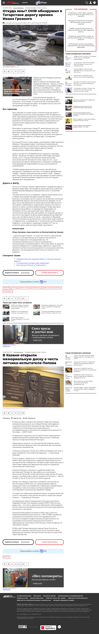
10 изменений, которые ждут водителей (32, 263)
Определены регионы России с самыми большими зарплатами (82, 107)
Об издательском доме (24, 596)
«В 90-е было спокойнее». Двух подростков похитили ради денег (84, 76)
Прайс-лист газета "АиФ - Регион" (56, 598)
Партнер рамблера (33, 626)
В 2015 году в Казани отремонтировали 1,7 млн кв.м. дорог (20, 319)
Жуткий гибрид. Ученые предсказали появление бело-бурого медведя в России (85, 389)
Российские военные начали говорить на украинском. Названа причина (83, 114)
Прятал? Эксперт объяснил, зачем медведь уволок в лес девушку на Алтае (84, 357)
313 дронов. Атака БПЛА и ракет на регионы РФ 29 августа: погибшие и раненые (81, 37)
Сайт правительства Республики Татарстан (16, 408)
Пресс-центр (37, 596)
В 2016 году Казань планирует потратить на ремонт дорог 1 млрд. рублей (20, 306)
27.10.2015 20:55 (7, 8)
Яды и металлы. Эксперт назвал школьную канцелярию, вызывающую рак (83, 382)
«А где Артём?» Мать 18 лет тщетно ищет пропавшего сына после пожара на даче (84, 64)
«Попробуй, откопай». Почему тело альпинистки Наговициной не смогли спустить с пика (84, 90)
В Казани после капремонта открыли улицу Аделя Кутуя (19, 312)
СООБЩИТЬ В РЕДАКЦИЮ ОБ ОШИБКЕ (63, 600)
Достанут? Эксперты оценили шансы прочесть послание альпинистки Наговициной (85, 83)
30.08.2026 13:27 (7, 352)
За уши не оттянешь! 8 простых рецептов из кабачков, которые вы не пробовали (85, 370)
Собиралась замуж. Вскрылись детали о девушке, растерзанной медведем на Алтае (84, 376)
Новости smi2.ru (9, 345)
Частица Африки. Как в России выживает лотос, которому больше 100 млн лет (84, 70)
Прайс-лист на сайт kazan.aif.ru (78, 598)
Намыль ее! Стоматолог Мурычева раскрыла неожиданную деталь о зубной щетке (84, 363)
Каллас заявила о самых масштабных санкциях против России (84, 119)
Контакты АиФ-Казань (37, 598)
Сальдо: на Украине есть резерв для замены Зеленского (84, 100)
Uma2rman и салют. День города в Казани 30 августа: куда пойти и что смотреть (81, 14)
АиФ (17, 66)
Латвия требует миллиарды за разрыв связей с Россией (82, 126)
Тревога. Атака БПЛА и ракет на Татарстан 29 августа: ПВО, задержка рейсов (81, 30)
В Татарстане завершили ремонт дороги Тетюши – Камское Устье (51, 312)
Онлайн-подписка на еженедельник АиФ (70, 596)
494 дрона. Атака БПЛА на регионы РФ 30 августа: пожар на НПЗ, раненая (80, 22)
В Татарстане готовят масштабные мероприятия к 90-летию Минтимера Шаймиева (80, 45)
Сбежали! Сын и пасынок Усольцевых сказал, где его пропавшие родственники (85, 58)
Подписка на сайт (22, 598)
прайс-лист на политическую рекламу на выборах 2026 (34, 600)
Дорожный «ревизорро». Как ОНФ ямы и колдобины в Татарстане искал (52, 306)
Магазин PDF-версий (49, 596)
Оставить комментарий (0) (50, 272)
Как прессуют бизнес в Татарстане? (30, 265)
